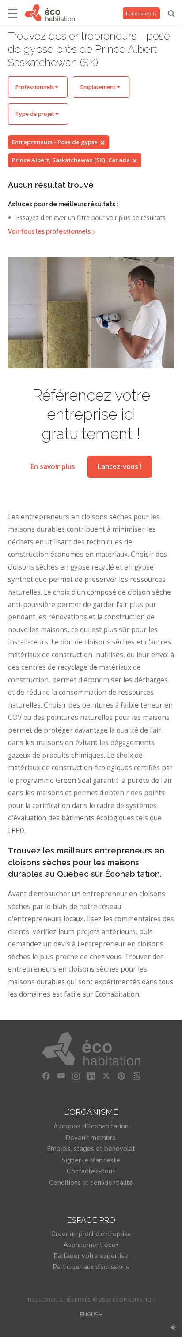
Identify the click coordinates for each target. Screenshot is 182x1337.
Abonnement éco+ (91, 1244)
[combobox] (38, 87)
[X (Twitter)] (106, 1076)
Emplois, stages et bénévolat (91, 1148)
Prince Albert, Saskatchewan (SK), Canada (71, 160)
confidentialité (111, 1182)
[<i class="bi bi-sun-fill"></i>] (173, 1327)
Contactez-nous (91, 1171)
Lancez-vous (141, 13)
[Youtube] (61, 1076)
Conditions (65, 1182)
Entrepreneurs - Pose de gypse (55, 142)
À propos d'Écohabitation (91, 1126)
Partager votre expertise (91, 1255)
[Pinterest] (121, 1076)
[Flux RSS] (136, 1076)
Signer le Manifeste (91, 1160)
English (91, 1314)
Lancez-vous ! (120, 466)
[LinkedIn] (91, 1076)
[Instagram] (76, 1076)
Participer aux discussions (91, 1266)
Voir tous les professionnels (49, 231)
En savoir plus (52, 466)
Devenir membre (91, 1137)
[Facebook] (46, 1076)
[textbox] (37, 87)
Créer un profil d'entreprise (91, 1233)
